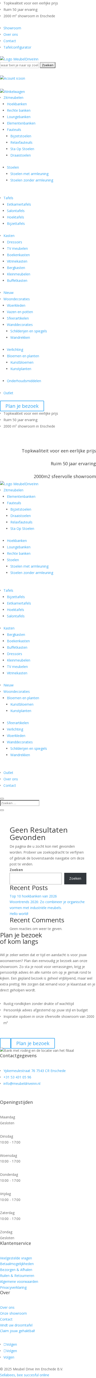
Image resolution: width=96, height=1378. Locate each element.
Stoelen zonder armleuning (31, 180)
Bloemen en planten (23, 356)
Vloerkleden (16, 305)
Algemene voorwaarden (19, 1281)
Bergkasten (16, 267)
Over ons (10, 34)
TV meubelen (17, 248)
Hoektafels (15, 217)
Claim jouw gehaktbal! (17, 1330)
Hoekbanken (17, 104)
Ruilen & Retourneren (17, 1275)
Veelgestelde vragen (16, 1258)
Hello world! (19, 913)
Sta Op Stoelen (22, 148)
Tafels (8, 198)
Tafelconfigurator (17, 47)
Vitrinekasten (17, 261)
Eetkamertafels (19, 204)
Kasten (9, 235)
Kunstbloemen (21, 362)
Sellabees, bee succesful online (24, 1375)
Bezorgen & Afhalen (16, 1269)
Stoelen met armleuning (29, 173)
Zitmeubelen (13, 97)
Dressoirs (14, 242)
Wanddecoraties (20, 324)
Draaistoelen (20, 155)
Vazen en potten (20, 311)
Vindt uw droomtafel (16, 1325)
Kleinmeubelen (18, 274)
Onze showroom (13, 1313)
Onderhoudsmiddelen (24, 380)
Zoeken (16, 869)
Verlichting (15, 349)
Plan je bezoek (22, 406)
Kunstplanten (20, 368)
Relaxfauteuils (21, 142)
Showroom (12, 28)
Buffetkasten (17, 280)
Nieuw (8, 292)
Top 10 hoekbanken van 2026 (33, 896)
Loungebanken (19, 116)
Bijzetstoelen (20, 136)
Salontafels (16, 210)
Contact (9, 40)
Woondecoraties (16, 299)
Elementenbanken (21, 123)
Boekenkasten (18, 254)
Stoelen (13, 167)
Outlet (8, 393)
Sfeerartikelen (18, 318)
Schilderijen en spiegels (28, 331)
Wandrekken (20, 337)
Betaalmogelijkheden (17, 1263)
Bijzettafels (16, 223)
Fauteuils (14, 129)
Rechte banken (19, 110)
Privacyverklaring (13, 1287)
